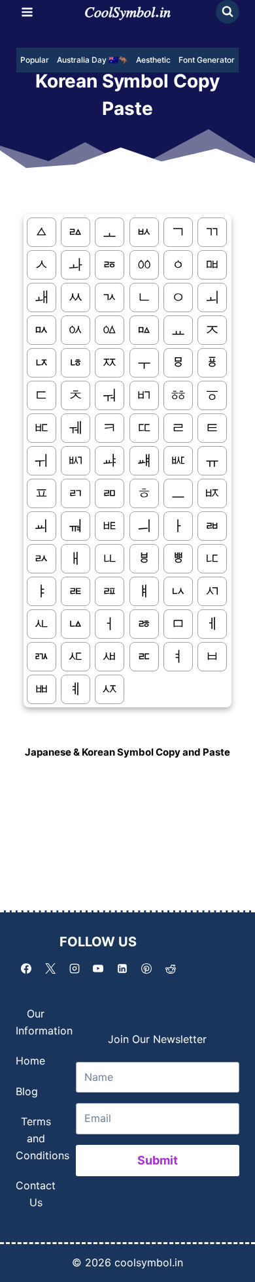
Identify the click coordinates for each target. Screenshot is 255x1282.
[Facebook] (26, 968)
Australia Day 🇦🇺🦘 (92, 60)
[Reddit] (170, 968)
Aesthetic (153, 60)
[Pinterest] (146, 968)
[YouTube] (98, 968)
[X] (50, 968)
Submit (157, 1160)
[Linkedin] (122, 968)
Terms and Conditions (42, 1138)
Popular (34, 60)
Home (30, 1060)
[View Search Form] (227, 12)
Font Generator (206, 60)
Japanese (49, 752)
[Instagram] (74, 968)
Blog (27, 1091)
